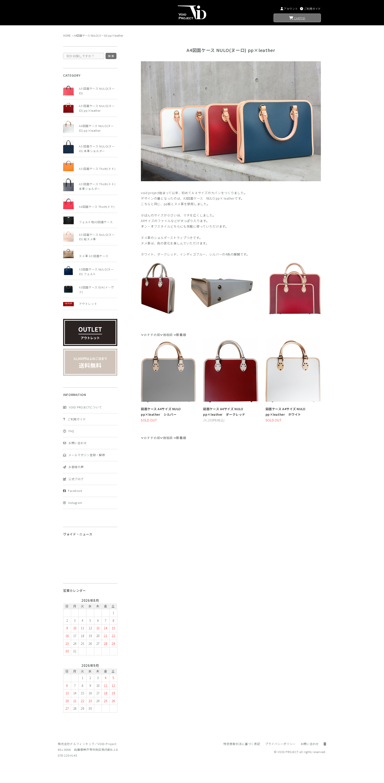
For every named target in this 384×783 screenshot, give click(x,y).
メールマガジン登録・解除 (86, 455)
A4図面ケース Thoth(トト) (97, 207)
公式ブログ (76, 479)
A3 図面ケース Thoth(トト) (97, 169)
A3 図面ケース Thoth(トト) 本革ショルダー (97, 186)
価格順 (168, 334)
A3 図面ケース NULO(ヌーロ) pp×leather (97, 108)
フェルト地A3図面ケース (96, 222)
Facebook (75, 491)
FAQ (71, 431)
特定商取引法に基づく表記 (241, 744)
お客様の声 (76, 467)
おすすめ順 (152, 334)
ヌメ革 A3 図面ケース (93, 256)
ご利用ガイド (77, 419)
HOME (67, 35)
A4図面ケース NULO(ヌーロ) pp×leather (98, 35)
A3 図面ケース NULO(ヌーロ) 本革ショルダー (97, 148)
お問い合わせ (77, 443)
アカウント (291, 8)
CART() (299, 18)
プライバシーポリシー (280, 744)
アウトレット (88, 304)
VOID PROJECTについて (85, 407)
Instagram (75, 503)
